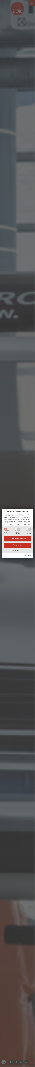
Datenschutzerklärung (23, 525)
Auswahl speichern (18, 550)
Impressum (28, 555)
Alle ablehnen (17, 545)
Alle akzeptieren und (17, 539)
